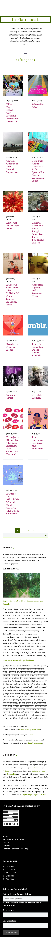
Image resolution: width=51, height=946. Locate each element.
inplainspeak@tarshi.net (34, 795)
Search (45, 535)
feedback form (35, 743)
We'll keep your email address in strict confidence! (22, 904)
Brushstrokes (38, 771)
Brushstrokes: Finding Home (14, 347)
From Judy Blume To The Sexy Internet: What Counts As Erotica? (12, 446)
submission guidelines (29, 729)
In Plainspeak (25, 20)
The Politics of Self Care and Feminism (38, 443)
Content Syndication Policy (15, 849)
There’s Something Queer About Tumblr (38, 350)
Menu (25, 53)
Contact (6, 845)
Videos (6, 771)
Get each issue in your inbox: (17, 894)
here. (32, 735)
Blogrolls (11, 774)
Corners (38, 768)
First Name (8, 910)
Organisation (9, 921)
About (5, 836)
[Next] (33, 530)
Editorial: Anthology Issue (12, 226)
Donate (6, 842)
